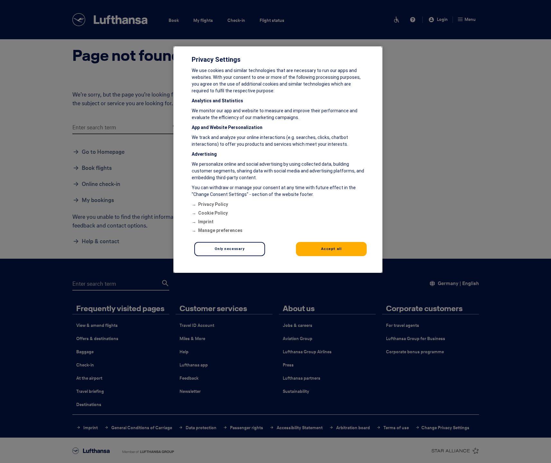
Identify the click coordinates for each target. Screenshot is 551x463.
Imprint (206, 221)
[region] (277, 159)
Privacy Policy (213, 204)
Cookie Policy (213, 213)
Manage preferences (220, 230)
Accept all (331, 248)
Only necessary (230, 248)
